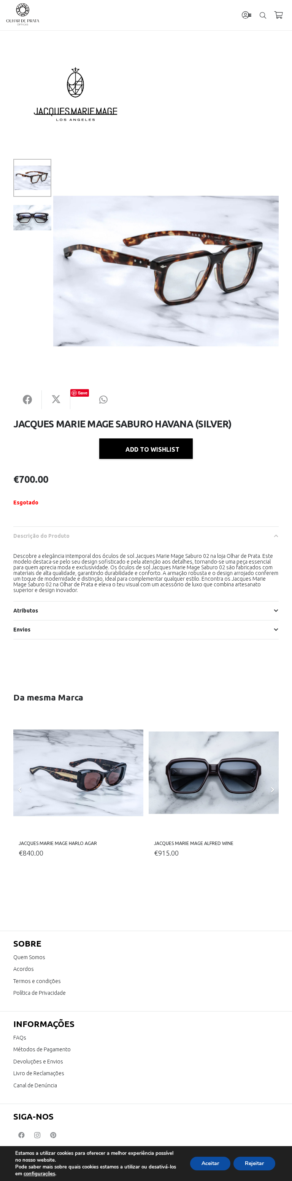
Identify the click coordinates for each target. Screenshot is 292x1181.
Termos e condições (37, 981)
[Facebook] (21, 1135)
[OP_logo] (23, 15)
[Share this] (27, 399)
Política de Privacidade (39, 993)
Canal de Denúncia (35, 1085)
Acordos (23, 969)
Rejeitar (254, 1163)
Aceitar (210, 1163)
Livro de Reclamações (38, 1073)
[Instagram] (37, 1135)
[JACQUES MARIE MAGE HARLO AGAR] (78, 773)
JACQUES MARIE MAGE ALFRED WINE (193, 843)
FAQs (19, 1038)
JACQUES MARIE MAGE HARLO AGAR (58, 843)
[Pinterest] (53, 1135)
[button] (250, 15)
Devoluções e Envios (38, 1062)
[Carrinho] (278, 15)
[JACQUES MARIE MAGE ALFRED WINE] (214, 773)
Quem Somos (29, 957)
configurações (39, 1173)
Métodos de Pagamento (42, 1049)
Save (82, 393)
